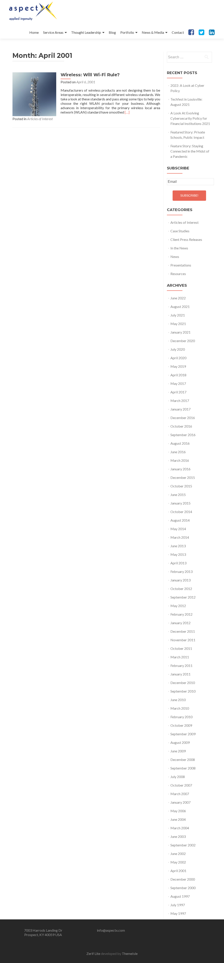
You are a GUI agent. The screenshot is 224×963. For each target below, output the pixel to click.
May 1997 (178, 913)
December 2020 (182, 341)
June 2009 (178, 751)
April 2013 (178, 563)
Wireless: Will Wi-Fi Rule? (90, 74)
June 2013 (178, 546)
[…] (127, 112)
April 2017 (178, 392)
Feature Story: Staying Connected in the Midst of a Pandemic (189, 151)
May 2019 (178, 366)
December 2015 (182, 477)
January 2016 (180, 469)
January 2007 (180, 802)
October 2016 (181, 426)
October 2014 (181, 512)
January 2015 (180, 503)
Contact (178, 32)
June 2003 (178, 836)
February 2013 (181, 571)
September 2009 (183, 734)
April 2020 (178, 358)
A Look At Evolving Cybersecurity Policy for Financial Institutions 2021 (190, 118)
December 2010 (182, 682)
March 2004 (179, 828)
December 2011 (182, 631)
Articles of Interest (40, 119)
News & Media (153, 32)
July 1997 (177, 905)
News (174, 256)
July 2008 (177, 777)
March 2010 (179, 708)
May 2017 (178, 383)
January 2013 (180, 580)
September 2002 (183, 845)
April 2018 (178, 375)
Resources (178, 274)
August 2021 (180, 306)
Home (34, 32)
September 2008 (183, 768)
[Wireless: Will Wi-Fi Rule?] (34, 94)
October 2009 (181, 725)
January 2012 (180, 623)
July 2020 (177, 349)
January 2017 (180, 409)
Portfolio (127, 32)
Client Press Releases (186, 239)
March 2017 (179, 400)
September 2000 (183, 888)
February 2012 (181, 614)
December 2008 (182, 759)
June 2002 (178, 853)
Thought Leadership (86, 32)
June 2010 (178, 700)
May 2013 (178, 554)
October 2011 (181, 648)
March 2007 (179, 794)
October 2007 (181, 785)
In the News (179, 248)
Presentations (180, 265)
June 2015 (178, 494)
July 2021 (177, 315)
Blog (112, 32)
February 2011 (181, 665)
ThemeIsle (130, 953)
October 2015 (181, 486)
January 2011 (180, 674)
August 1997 (180, 896)
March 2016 (179, 460)
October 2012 (181, 588)
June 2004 (178, 819)
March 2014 (179, 537)
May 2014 (178, 529)
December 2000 (182, 879)
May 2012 (178, 606)
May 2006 (178, 811)
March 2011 (179, 657)
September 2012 (183, 597)
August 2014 (180, 520)
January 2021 (180, 332)
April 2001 (178, 871)
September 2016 (183, 435)
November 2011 (182, 640)
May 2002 (178, 862)
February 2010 (181, 717)
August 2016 (180, 443)
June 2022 (178, 298)
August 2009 (180, 742)
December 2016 (182, 418)
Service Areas (53, 32)
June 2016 (178, 452)
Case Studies (179, 231)
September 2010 (183, 691)
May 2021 (178, 324)
